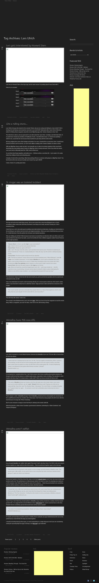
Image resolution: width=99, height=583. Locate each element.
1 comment (26, 565)
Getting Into (85, 555)
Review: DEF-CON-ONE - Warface (79, 67)
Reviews (84, 560)
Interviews (72, 557)
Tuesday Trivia (74, 566)
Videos (71, 569)
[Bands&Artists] (76, 50)
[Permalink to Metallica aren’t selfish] (17, 428)
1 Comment (18, 313)
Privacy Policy (34, 580)
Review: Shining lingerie (76, 65)
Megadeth (42, 173)
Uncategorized (86, 566)
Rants (71, 560)
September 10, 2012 (10, 553)
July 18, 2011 (10, 313)
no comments (26, 553)
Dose (83, 552)
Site (71, 563)
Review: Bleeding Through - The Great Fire (81, 69)
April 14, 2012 (9, 565)
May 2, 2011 (10, 422)
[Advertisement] (81, 117)
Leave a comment (24, 117)
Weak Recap (85, 569)
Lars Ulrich (32, 117)
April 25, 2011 (10, 534)
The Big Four (55, 173)
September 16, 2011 (12, 173)
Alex (43, 117)
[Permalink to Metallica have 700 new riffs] (20, 320)
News (48, 117)
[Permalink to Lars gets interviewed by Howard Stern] (26, 45)
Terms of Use (40, 580)
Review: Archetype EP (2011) (77, 75)
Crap (71, 552)
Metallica (38, 117)
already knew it (42, 479)
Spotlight (84, 563)
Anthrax (32, 173)
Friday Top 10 (73, 555)
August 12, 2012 (9, 559)
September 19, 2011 (12, 117)
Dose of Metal (8, 0)
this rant (35, 523)
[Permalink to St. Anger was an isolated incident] (23, 182)
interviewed (39, 502)
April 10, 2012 (9, 573)
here (33, 300)
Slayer (50, 173)
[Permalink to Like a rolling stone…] (16, 123)
